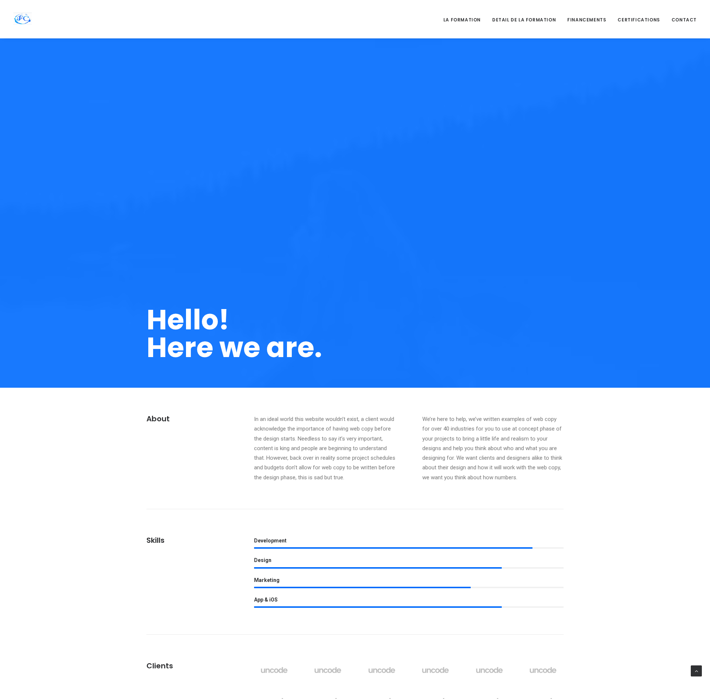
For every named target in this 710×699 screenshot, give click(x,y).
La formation (462, 20)
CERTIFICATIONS (639, 20)
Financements (586, 20)
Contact (684, 20)
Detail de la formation (524, 20)
